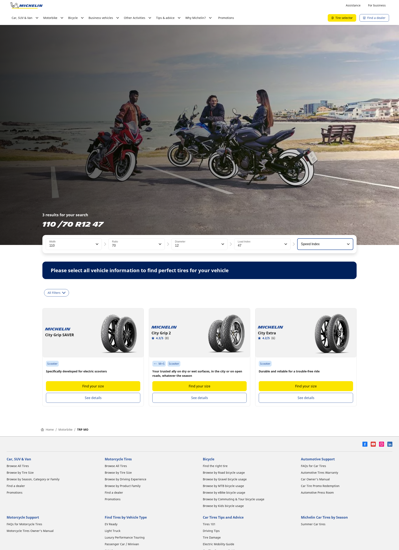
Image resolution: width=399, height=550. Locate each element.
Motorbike (65, 429)
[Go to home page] (26, 5)
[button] (96, 244)
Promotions (226, 18)
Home (50, 429)
